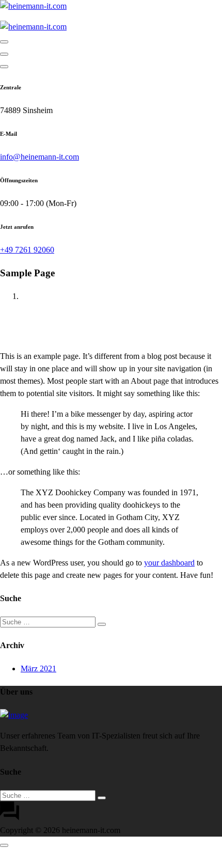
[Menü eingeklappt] (4, 41)
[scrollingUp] (4, 845)
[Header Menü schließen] (4, 54)
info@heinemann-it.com (39, 156)
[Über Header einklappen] (4, 66)
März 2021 (38, 668)
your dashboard (169, 562)
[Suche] (102, 624)
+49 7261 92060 (27, 249)
